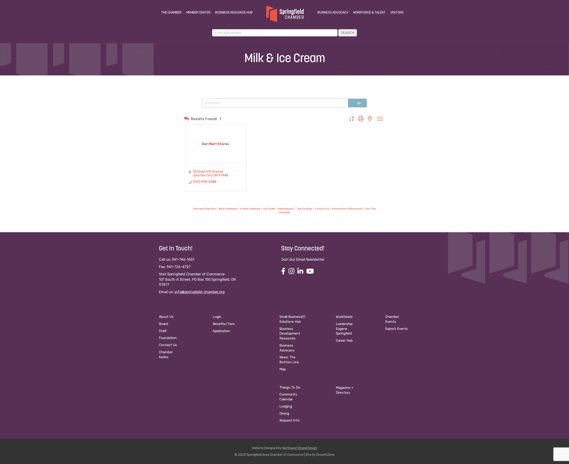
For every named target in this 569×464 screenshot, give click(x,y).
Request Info (289, 420)
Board (163, 324)
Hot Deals (269, 208)
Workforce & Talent (369, 12)
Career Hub (344, 341)
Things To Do (289, 387)
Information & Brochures (347, 208)
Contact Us (322, 208)
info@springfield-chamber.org (199, 292)
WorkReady (344, 317)
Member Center (198, 12)
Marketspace (286, 208)
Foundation (168, 338)
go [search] (359, 103)
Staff (162, 331)
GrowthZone (325, 455)
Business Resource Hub (233, 12)
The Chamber (171, 12)
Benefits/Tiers (224, 324)
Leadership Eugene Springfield (344, 329)
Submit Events (396, 329)
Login (217, 317)
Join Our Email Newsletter (303, 259)
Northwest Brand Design (299, 448)
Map (282, 369)
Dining (284, 414)
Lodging (285, 406)
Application (221, 331)
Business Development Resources (289, 334)
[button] (186, 118)
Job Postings (304, 208)
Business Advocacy (333, 12)
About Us (166, 317)
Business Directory (204, 208)
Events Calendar (250, 208)
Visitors (397, 12)
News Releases (228, 208)
